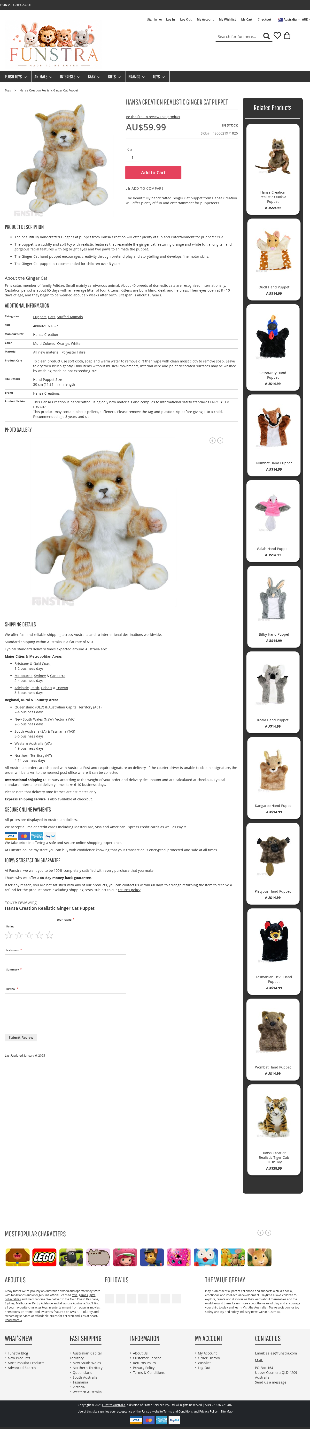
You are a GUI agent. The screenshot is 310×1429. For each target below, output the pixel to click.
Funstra (146, 1411)
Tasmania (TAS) (63, 731)
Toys (8, 90)
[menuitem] (14, 76)
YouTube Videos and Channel (109, 1298)
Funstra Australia (113, 1405)
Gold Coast (42, 663)
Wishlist (204, 1363)
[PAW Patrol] (96, 1257)
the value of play (268, 1303)
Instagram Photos (176, 1298)
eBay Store (142, 1298)
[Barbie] (230, 1257)
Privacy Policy (144, 1367)
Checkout (264, 20)
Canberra (57, 675)
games (83, 1295)
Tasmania (80, 1382)
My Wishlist (227, 20)
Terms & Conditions (149, 1372)
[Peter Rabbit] (203, 1257)
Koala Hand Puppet (272, 720)
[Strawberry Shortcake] (69, 1257)
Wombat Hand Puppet (273, 1067)
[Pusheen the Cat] (42, 1257)
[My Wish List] (275, 37)
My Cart (246, 20)
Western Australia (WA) (33, 743)
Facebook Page (120, 1298)
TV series (46, 1312)
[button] (289, 19)
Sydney (40, 675)
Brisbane (22, 663)
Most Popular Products (26, 1363)
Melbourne (23, 675)
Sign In (152, 20)
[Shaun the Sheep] (15, 1257)
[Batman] (257, 1257)
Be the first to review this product (153, 116)
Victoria (79, 1387)
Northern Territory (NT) (33, 755)
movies (95, 1307)
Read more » (13, 1320)
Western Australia (87, 1392)
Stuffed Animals (70, 317)
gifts (92, 1295)
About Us (140, 1353)
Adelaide (22, 687)
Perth (35, 687)
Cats (51, 317)
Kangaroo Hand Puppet (274, 805)
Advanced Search (22, 1367)
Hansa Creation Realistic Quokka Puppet (273, 197)
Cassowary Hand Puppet (272, 375)
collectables (13, 1299)
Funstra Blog (18, 1353)
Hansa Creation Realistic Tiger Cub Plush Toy (274, 1157)
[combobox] (244, 37)
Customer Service (147, 1358)
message (279, 1382)
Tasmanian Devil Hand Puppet (274, 979)
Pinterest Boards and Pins (154, 1298)
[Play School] (176, 1257)
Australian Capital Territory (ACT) (74, 707)
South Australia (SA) (30, 731)
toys (74, 1295)
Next (220, 440)
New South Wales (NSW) (34, 719)
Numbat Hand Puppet (274, 463)
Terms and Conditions (178, 1411)
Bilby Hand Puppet (274, 634)
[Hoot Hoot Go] (149, 1257)
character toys (38, 1307)
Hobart (46, 687)
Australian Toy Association (272, 1307)
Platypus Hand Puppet (273, 891)
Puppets (39, 317)
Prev (212, 440)
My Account (205, 20)
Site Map (226, 1411)
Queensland (83, 1372)
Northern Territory (87, 1367)
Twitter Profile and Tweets (131, 1298)
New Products (19, 1358)
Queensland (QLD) (29, 707)
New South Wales (87, 1363)
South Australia (85, 1377)
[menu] (155, 76)
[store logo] (53, 44)
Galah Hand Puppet (273, 548)
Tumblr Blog (165, 1298)
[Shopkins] (122, 1257)
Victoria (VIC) (65, 719)
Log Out (186, 20)
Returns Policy (144, 1363)
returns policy (129, 889)
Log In (170, 20)
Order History (209, 1358)
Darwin (62, 687)
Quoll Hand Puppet (273, 287)
